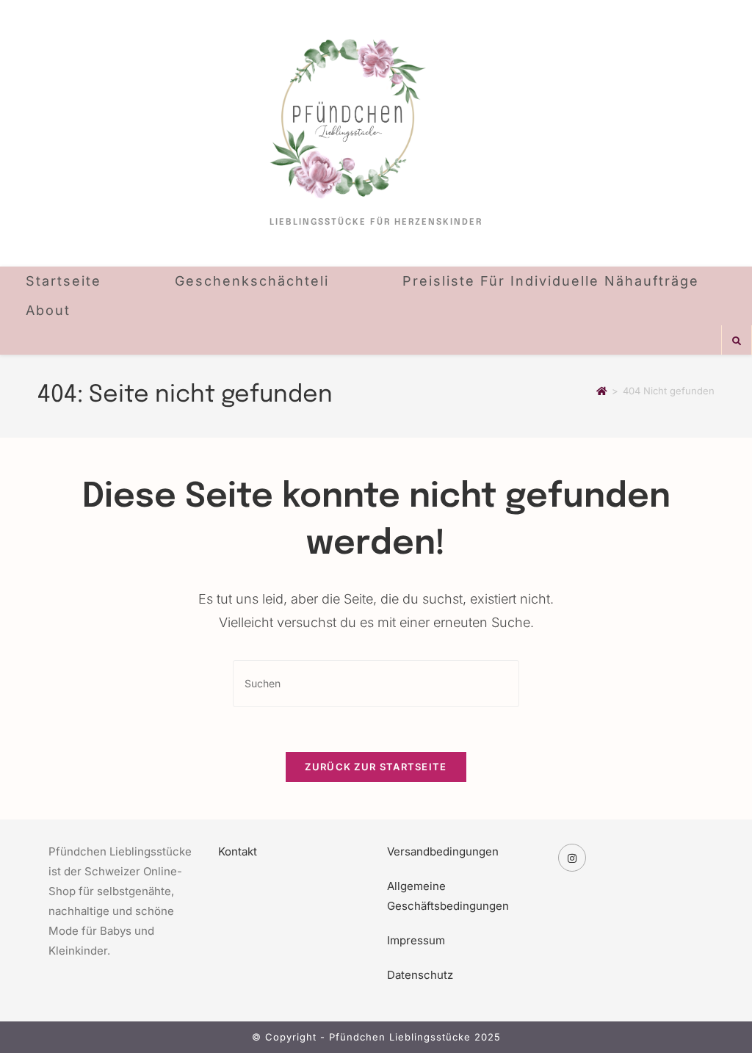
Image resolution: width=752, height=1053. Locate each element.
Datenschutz (420, 975)
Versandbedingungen (443, 851)
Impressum (416, 940)
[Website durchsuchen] (736, 341)
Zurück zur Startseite (375, 766)
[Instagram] (572, 858)
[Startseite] (601, 391)
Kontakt (237, 851)
